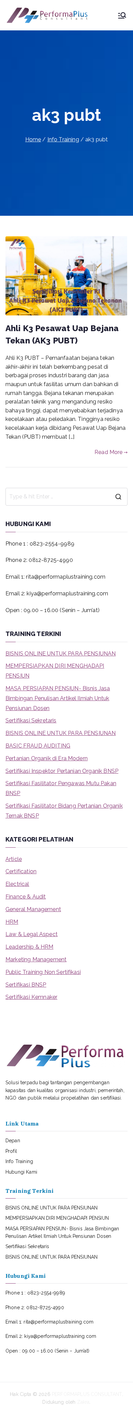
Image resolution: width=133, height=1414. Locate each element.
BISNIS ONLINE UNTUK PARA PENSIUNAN (60, 653)
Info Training (19, 1161)
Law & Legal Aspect (31, 934)
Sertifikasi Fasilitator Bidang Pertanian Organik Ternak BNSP (64, 811)
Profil (11, 1151)
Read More (108, 452)
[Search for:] (66, 496)
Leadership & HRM (29, 947)
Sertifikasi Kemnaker (31, 997)
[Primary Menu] (122, 15)
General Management (33, 909)
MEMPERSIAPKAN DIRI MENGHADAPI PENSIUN (54, 671)
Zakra (83, 1402)
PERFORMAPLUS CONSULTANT (87, 1394)
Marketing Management (35, 959)
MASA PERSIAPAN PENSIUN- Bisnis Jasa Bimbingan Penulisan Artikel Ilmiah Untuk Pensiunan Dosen (57, 698)
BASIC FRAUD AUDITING (37, 746)
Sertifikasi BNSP (25, 984)
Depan (12, 1140)
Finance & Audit (25, 896)
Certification (20, 871)
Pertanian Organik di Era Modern (46, 758)
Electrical (17, 884)
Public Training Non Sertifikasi (43, 972)
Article (13, 859)
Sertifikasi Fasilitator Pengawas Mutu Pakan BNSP (60, 788)
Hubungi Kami (21, 1172)
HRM (11, 922)
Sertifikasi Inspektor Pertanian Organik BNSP (61, 771)
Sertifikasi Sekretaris (31, 720)
